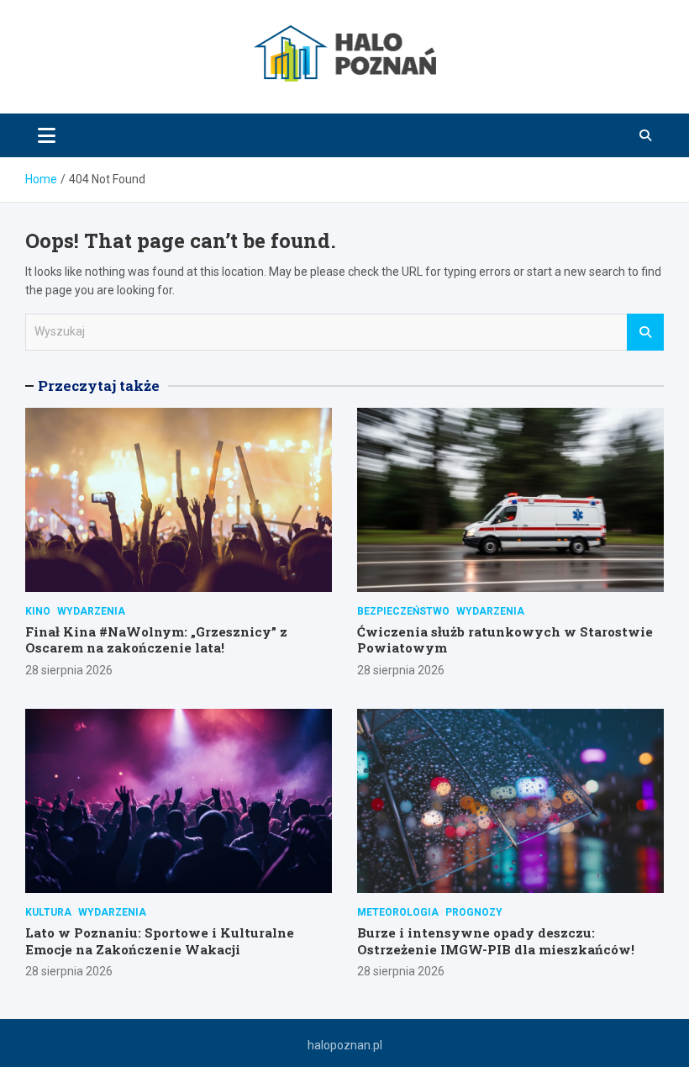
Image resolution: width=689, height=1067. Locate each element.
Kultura (48, 912)
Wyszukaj (645, 332)
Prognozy (473, 912)
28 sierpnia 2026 (69, 670)
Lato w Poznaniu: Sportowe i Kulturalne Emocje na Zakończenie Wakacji (159, 941)
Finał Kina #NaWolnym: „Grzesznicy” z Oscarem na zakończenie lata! (156, 640)
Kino (37, 611)
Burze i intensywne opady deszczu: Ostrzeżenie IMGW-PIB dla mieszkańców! (495, 941)
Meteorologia (398, 912)
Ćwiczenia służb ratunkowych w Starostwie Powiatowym (505, 640)
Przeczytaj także (99, 385)
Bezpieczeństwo (403, 611)
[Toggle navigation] (46, 135)
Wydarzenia (91, 611)
